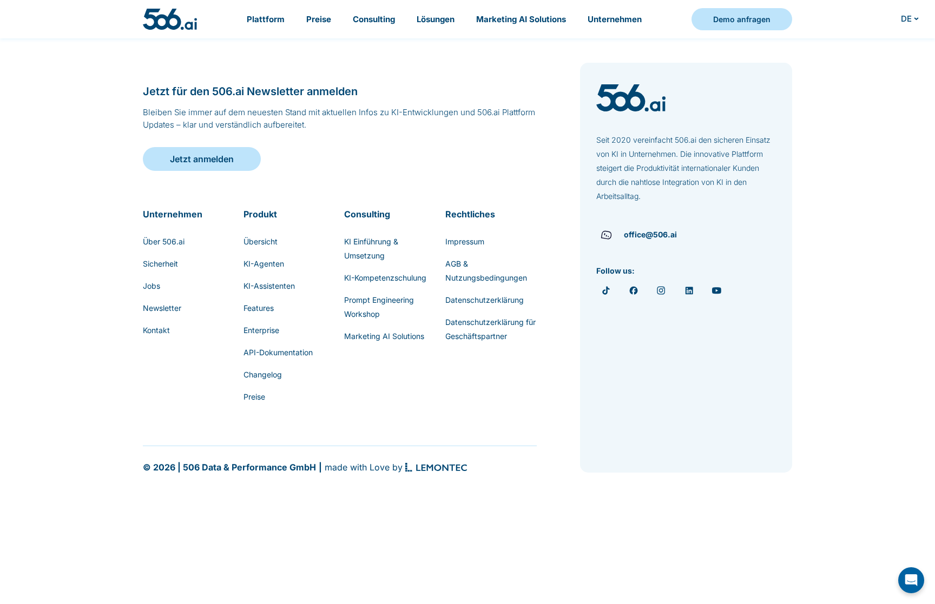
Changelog (262, 374)
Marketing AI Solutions (521, 19)
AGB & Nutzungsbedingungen (486, 270)
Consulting (374, 19)
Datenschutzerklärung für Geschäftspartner (490, 329)
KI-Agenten (263, 263)
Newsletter (162, 308)
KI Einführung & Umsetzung (371, 248)
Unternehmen (615, 19)
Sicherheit (160, 263)
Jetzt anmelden (202, 159)
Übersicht (260, 241)
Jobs (151, 285)
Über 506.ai (164, 241)
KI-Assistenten (269, 285)
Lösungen (436, 19)
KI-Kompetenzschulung (385, 277)
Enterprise (261, 330)
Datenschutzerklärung (484, 299)
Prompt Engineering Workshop (379, 306)
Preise (318, 19)
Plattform (266, 19)
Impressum (464, 241)
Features (258, 308)
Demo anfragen (742, 19)
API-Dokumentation (278, 352)
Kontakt (156, 330)
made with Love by (364, 467)
